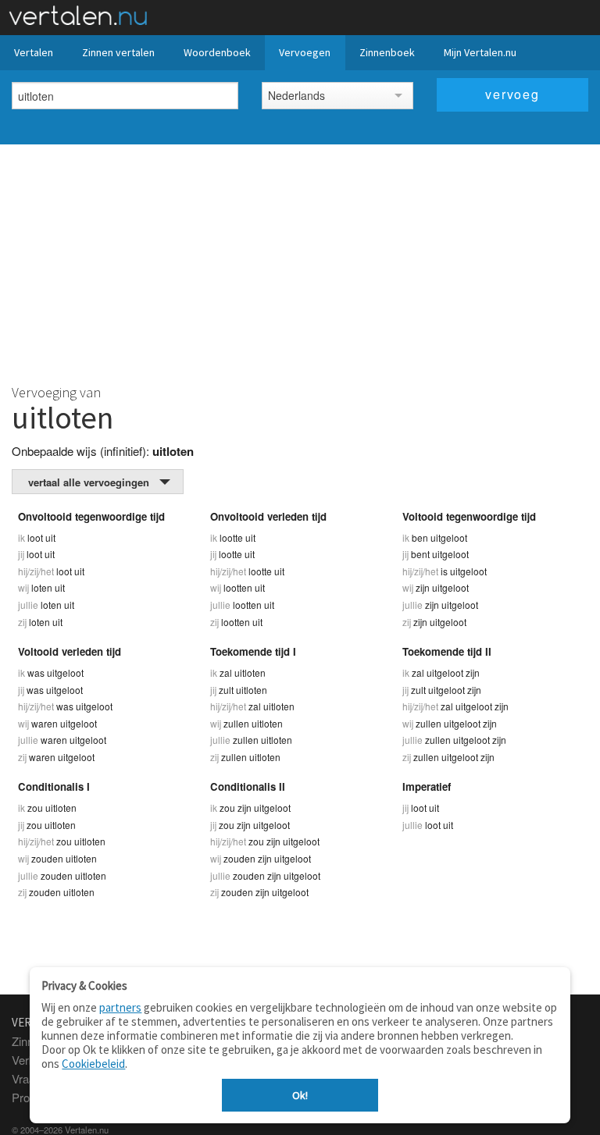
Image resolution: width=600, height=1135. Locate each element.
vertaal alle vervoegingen (88, 482)
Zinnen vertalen (118, 52)
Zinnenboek (387, 52)
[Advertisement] (300, 261)
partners (120, 1007)
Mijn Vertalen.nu (480, 52)
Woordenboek (217, 52)
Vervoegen (304, 52)
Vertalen (33, 52)
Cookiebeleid (93, 1063)
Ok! (300, 1095)
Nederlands (296, 95)
